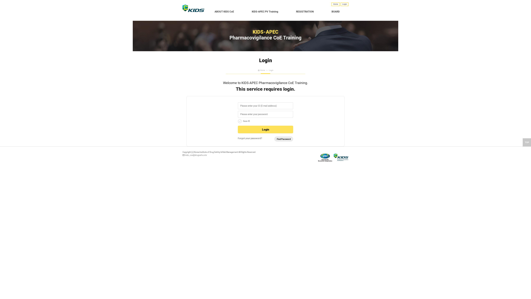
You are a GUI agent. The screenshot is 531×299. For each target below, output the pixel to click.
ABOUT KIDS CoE (224, 11)
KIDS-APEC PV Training (265, 11)
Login (344, 4)
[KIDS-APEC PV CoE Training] (193, 8)
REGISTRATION (305, 11)
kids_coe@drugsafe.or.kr (196, 155)
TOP (527, 142)
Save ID (246, 121)
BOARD (336, 11)
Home (335, 4)
